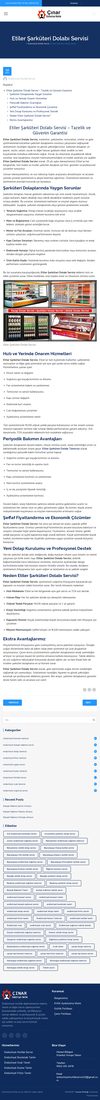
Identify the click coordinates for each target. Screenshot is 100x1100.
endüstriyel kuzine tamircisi (15, 771)
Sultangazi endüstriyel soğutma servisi (24, 960)
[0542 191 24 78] (50, 14)
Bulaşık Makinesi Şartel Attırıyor (17, 806)
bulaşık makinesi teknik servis (49, 890)
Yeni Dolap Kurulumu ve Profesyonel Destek (34, 111)
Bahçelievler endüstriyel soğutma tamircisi (65, 841)
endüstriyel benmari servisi (19, 897)
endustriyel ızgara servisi (14, 764)
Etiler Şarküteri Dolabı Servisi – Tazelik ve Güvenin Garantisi (39, 90)
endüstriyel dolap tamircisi (15, 751)
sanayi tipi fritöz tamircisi (51, 953)
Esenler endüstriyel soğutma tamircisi (24, 932)
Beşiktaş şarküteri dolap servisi (64, 883)
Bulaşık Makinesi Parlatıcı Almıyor (18, 811)
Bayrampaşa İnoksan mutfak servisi (22, 869)
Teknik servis (48, 967)
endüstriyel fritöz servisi (78, 911)
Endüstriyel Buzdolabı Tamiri (20, 1057)
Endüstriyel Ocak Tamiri (17, 1062)
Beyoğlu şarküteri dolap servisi (54, 876)
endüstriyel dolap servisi (18, 911)
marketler (71, 360)
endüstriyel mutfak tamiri (81, 918)
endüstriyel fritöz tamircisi (14, 758)
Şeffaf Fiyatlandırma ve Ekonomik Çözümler (33, 107)
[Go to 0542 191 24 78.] (24, 43)
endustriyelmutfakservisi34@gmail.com (77, 1078)
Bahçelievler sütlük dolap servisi (21, 848)
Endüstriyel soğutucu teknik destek (75, 925)
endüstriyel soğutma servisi (15, 790)
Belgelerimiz (61, 998)
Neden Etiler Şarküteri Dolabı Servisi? (30, 115)
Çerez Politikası (62, 1014)
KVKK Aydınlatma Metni (67, 1003)
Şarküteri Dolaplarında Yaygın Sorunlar (31, 94)
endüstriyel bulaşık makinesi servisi (18, 745)
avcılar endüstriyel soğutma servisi (22, 841)
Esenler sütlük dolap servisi (61, 932)
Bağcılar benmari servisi (56, 869)
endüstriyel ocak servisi (40, 925)
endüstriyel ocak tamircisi (14, 784)
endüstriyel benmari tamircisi (16, 738)
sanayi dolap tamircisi (81, 946)
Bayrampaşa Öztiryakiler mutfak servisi (68, 862)
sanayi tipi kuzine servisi (82, 953)
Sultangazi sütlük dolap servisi (21, 967)
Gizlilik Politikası (63, 1008)
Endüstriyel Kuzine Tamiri (18, 1068)
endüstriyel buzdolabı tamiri (59, 904)
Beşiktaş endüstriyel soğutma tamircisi (24, 883)
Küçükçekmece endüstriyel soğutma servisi (26, 946)
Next (88, 702)
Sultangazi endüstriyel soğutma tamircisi (68, 960)
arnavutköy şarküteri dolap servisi (60, 834)
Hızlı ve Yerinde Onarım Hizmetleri (28, 98)
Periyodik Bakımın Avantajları (25, 103)
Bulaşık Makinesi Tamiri (17, 890)
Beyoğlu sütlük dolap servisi (19, 876)
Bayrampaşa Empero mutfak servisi (58, 855)
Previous (14, 702)
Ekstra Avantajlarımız (21, 120)
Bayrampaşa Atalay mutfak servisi (59, 848)
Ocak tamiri (58, 946)
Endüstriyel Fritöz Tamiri (17, 1073)
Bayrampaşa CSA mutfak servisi (21, 855)
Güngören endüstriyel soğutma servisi (24, 939)
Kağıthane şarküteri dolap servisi (64, 939)
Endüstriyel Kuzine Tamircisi (49, 918)
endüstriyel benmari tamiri (51, 897)
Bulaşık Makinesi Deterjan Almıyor (18, 817)
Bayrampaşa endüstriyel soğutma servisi (25, 862)
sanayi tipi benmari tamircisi (19, 953)
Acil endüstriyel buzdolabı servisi (21, 834)
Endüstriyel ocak (14, 925)
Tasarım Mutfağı (81, 1092)
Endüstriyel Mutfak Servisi (14, 777)
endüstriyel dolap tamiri (48, 911)
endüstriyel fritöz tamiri (17, 918)
